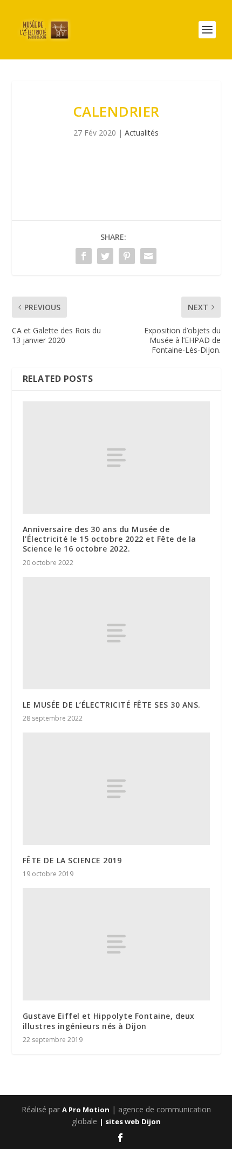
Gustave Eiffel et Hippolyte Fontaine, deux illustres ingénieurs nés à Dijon (109, 1021)
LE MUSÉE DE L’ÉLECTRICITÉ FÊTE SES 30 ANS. (112, 705)
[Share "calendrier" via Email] (148, 256)
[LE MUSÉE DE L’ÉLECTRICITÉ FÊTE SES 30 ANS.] (116, 633)
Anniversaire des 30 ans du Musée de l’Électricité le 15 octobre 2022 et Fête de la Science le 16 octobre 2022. (109, 539)
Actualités (142, 132)
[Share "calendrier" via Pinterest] (127, 256)
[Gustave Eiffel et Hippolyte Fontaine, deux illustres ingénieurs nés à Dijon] (116, 944)
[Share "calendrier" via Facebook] (83, 256)
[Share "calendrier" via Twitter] (105, 256)
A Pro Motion (86, 1109)
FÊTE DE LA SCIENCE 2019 (72, 860)
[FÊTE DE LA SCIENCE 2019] (116, 789)
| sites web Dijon (130, 1121)
